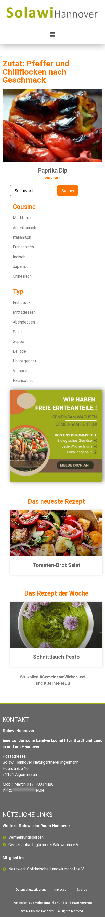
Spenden (83, 889)
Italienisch (22, 237)
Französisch (23, 247)
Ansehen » (52, 177)
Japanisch (22, 266)
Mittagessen (24, 312)
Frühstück (22, 302)
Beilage (19, 351)
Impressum (61, 889)
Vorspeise (22, 370)
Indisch (19, 256)
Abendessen (24, 322)
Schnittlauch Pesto (56, 657)
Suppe (18, 341)
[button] (52, 34)
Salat (17, 331)
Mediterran (22, 217)
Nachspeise (23, 380)
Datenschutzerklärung (31, 889)
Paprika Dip (52, 170)
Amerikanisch (24, 227)
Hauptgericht (24, 361)
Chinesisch (22, 276)
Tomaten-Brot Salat (56, 565)
